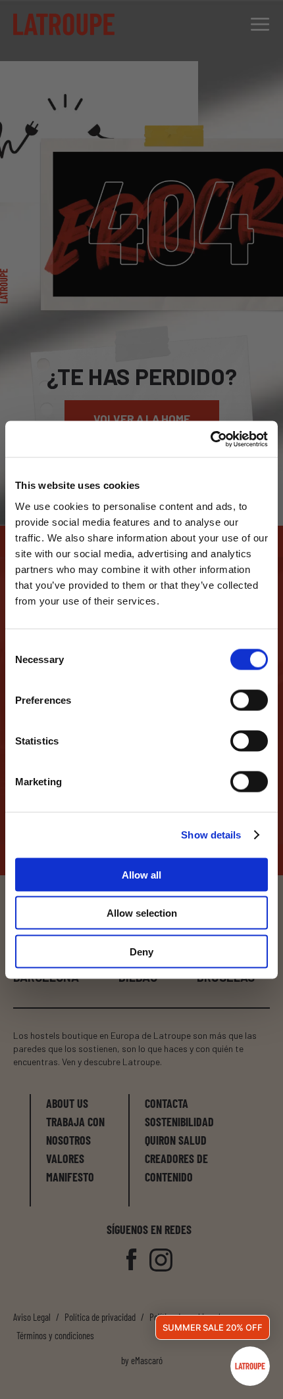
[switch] (249, 699)
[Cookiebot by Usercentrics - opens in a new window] (210, 438)
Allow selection (142, 913)
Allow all (141, 874)
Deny (141, 951)
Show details (211, 834)
